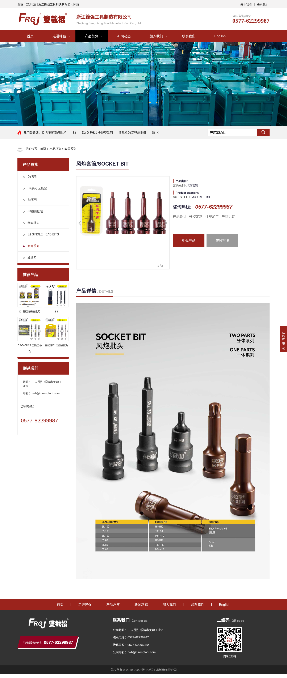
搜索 (263, 132)
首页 (30, 36)
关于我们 (246, 4)
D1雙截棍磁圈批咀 (54, 132)
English (220, 36)
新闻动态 (124, 36)
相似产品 (188, 240)
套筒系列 (70, 148)
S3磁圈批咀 (35, 211)
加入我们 (156, 36)
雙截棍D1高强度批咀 (132, 132)
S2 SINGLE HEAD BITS (43, 234)
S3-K (155, 132)
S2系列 (32, 199)
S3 (74, 132)
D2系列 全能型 (37, 188)
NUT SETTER (182, 197)
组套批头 (33, 223)
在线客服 (222, 240)
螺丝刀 (32, 257)
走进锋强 (59, 36)
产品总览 (91, 36)
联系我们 (263, 4)
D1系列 (32, 176)
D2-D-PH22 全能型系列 (97, 132)
